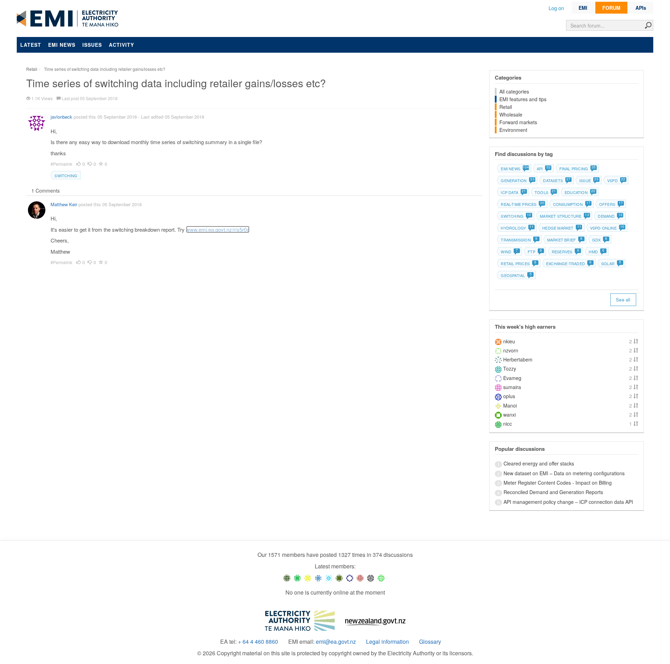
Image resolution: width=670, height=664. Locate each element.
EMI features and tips (522, 99)
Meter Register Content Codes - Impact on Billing (558, 482)
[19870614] (297, 578)
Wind (509, 251)
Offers (611, 204)
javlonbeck (61, 116)
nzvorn (510, 350)
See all (623, 299)
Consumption (571, 204)
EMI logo (69, 18)
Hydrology (517, 228)
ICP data (513, 192)
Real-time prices (522, 204)
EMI (583, 7)
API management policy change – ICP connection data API (568, 501)
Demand (610, 216)
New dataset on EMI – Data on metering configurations (564, 473)
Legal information (387, 642)
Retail (505, 106)
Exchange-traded (568, 263)
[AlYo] (307, 578)
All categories (514, 91)
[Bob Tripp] (381, 578)
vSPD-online (607, 228)
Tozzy (509, 368)
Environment (513, 129)
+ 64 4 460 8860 (258, 642)
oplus (509, 396)
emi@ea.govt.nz (336, 642)
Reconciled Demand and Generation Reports (553, 491)
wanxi (509, 414)
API (543, 168)
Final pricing (577, 168)
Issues (92, 44)
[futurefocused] (349, 578)
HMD (596, 251)
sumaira (512, 386)
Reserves (565, 251)
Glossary (430, 642)
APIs (640, 7)
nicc (507, 423)
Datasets (556, 180)
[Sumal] (318, 578)
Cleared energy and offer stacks (539, 463)
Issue (588, 180)
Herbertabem (518, 359)
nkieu (509, 341)
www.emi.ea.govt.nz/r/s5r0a (218, 229)
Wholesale (510, 114)
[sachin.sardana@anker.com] (370, 578)
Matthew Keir (64, 204)
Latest (30, 44)
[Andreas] (360, 578)
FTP (535, 251)
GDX (599, 240)
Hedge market (561, 228)
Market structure (564, 216)
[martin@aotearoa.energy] (339, 578)
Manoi (510, 405)
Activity (121, 44)
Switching (65, 175)
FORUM (611, 7)
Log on (556, 8)
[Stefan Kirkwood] (286, 578)
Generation (517, 180)
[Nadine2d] (328, 578)
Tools (545, 192)
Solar (611, 263)
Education (580, 192)
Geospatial (516, 275)
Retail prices (518, 263)
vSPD (616, 180)
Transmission (519, 240)
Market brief (565, 240)
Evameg (512, 377)
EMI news (61, 44)
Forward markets (518, 122)
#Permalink (62, 164)
